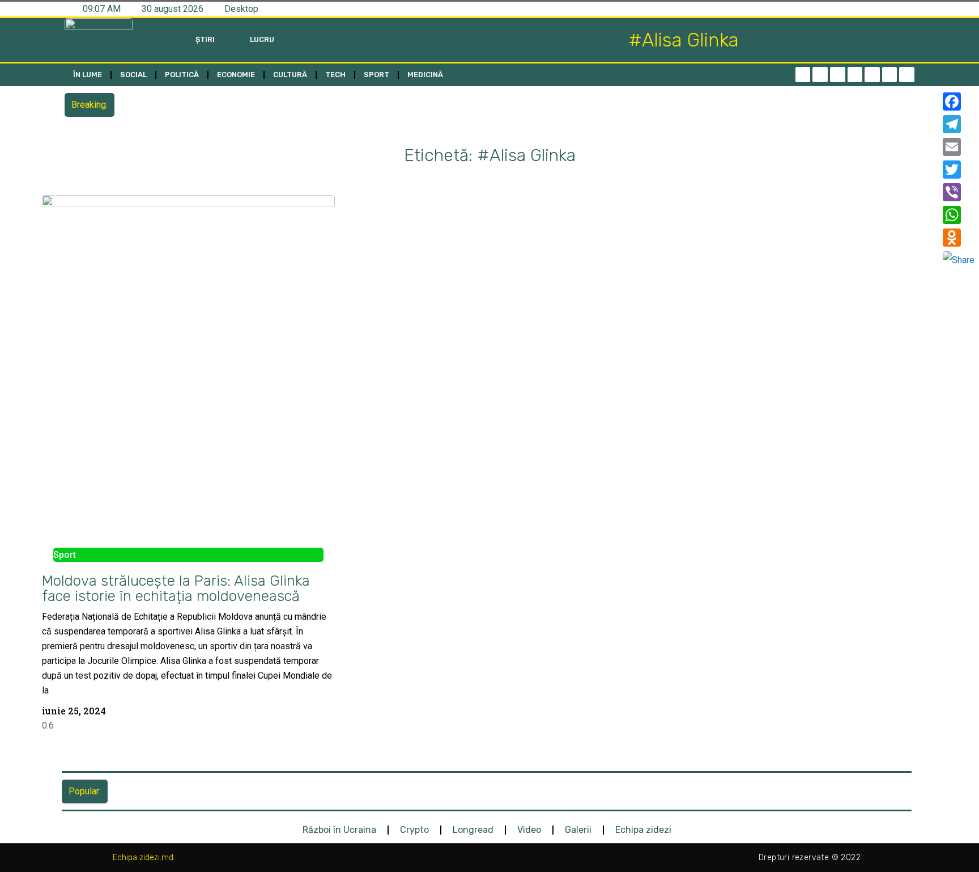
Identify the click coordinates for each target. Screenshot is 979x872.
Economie (236, 74)
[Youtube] (889, 74)
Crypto (414, 829)
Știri (205, 39)
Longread (473, 829)
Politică (182, 74)
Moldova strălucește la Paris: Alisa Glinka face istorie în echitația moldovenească (176, 588)
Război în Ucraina (339, 829)
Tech (335, 74)
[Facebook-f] (803, 74)
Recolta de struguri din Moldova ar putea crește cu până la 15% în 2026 (261, 104)
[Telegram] (820, 74)
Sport (376, 74)
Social (133, 74)
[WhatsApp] (958, 215)
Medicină (425, 74)
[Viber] (958, 192)
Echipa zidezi (643, 829)
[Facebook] (958, 101)
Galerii (578, 829)
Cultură (290, 74)
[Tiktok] (872, 74)
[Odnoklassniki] (906, 74)
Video (529, 829)
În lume (87, 74)
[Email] (958, 147)
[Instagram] (855, 74)
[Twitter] (837, 74)
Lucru (262, 39)
